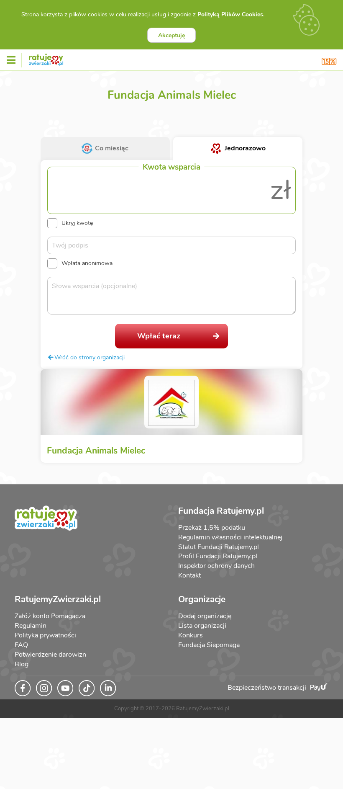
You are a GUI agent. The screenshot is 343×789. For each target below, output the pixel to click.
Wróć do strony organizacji (89, 357)
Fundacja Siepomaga (209, 645)
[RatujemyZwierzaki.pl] (46, 58)
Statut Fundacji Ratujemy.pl (218, 547)
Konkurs (190, 635)
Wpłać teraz (158, 336)
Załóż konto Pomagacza (50, 616)
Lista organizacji (202, 625)
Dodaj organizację (204, 616)
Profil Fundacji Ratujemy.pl (217, 556)
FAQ (21, 645)
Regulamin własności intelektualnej (230, 537)
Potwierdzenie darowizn (50, 654)
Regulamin (30, 625)
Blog (21, 664)
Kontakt (189, 575)
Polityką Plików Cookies (230, 14)
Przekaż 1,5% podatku (211, 527)
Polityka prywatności (45, 635)
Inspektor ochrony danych (216, 565)
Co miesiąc (111, 148)
